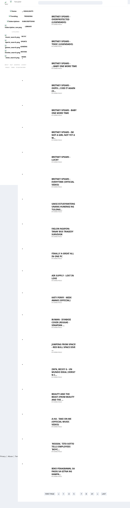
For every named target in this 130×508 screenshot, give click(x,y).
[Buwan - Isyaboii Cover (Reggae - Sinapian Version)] (35, 325)
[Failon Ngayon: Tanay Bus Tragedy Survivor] (35, 234)
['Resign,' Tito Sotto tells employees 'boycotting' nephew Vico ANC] (35, 449)
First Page (49, 494)
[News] (12, 58)
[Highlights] (13, 11)
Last (104, 494)
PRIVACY (7, 67)
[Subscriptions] (13, 21)
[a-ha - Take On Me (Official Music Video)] (35, 424)
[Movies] (12, 52)
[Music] (12, 37)
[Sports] (12, 42)
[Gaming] (12, 47)
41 (92, 494)
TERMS (13, 67)
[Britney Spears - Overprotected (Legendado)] (35, 22)
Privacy (3, 456)
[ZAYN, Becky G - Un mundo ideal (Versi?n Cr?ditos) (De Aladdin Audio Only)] (35, 374)
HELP (11, 65)
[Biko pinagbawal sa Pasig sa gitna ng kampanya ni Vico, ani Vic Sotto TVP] (35, 474)
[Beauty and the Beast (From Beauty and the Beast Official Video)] (35, 399)
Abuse (10, 456)
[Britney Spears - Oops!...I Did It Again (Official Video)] (35, 90)
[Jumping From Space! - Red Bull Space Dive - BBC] (35, 349)
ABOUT (6, 65)
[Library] (13, 27)
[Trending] (13, 16)
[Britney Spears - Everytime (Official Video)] (35, 184)
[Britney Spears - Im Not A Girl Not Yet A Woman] (35, 137)
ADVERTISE (17, 65)
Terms (17, 456)
